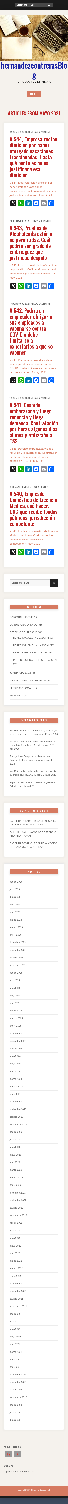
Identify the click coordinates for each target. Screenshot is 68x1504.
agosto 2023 (16, 1132)
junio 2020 (15, 1420)
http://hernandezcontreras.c (18, 1471)
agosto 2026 (16, 882)
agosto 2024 (16, 1048)
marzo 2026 (16, 919)
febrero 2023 (16, 1177)
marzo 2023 (16, 1170)
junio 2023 (15, 1147)
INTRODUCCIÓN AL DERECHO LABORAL (35, 660)
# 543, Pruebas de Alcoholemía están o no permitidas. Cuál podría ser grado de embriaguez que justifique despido (31, 242)
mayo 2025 (15, 995)
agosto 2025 (16, 972)
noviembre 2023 (18, 1109)
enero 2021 (16, 1367)
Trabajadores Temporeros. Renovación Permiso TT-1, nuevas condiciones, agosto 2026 (31, 760)
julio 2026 (15, 889)
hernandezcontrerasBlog (34, 69)
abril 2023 (15, 1162)
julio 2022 (15, 1230)
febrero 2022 (16, 1268)
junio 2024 (15, 1056)
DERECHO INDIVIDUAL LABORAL (31, 645)
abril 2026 (15, 912)
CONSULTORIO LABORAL (23, 624)
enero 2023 (16, 1185)
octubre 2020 (16, 1389)
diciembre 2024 (18, 1033)
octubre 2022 (16, 1208)
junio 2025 (15, 988)
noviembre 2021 (18, 1291)
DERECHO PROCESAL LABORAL (31, 652)
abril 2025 (15, 1003)
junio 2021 (15, 1329)
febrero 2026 (16, 927)
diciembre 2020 (18, 1374)
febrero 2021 (16, 1359)
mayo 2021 (15, 1336)
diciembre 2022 (18, 1192)
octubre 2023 (16, 1117)
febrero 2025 (16, 1018)
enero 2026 (16, 935)
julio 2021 (15, 1321)
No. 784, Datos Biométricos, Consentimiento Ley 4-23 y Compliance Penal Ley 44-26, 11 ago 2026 (32, 745)
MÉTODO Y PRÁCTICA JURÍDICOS (28, 680)
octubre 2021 (16, 1298)
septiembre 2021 (18, 1306)
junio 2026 (15, 897)
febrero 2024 (16, 1086)
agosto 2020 (16, 1405)
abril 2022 (15, 1253)
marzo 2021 (16, 1352)
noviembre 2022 (18, 1200)
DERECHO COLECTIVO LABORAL (31, 637)
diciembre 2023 (18, 1101)
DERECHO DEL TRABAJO (23, 632)
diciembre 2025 (18, 942)
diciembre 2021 (18, 1283)
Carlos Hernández (19, 832)
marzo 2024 (16, 1079)
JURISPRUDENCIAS (20, 673)
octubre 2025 (16, 957)
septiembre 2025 (18, 965)
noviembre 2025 (18, 950)
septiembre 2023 (18, 1124)
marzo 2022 (16, 1261)
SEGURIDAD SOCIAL (21, 688)
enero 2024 (16, 1094)
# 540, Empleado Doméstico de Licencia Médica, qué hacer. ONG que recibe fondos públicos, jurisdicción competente (33, 508)
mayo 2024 (15, 1063)
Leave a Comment (41, 132)
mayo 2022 (15, 1245)
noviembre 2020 (18, 1382)
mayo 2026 (15, 904)
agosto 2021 (16, 1314)
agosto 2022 (16, 1223)
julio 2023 (15, 1139)
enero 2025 (16, 1025)
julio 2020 (15, 1412)
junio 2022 (15, 1238)
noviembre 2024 (18, 1041)
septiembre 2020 (18, 1397)
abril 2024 (15, 1071)
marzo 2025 (16, 1010)
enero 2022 (16, 1276)
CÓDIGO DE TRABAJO (21, 617)
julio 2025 (15, 980)
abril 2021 (15, 1344)
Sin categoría (16, 695)
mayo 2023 (15, 1155)
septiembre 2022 (18, 1215)
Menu (34, 94)
